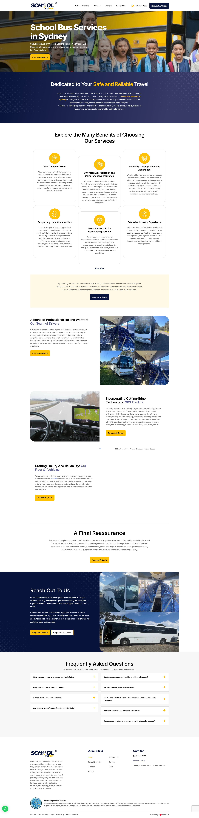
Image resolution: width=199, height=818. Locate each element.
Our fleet (53, 479)
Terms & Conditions (71, 814)
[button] (5, 809)
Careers (112, 762)
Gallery (109, 6)
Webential (165, 815)
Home (90, 757)
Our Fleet (97, 6)
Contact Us (121, 6)
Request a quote (40, 57)
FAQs (111, 767)
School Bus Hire (82, 6)
